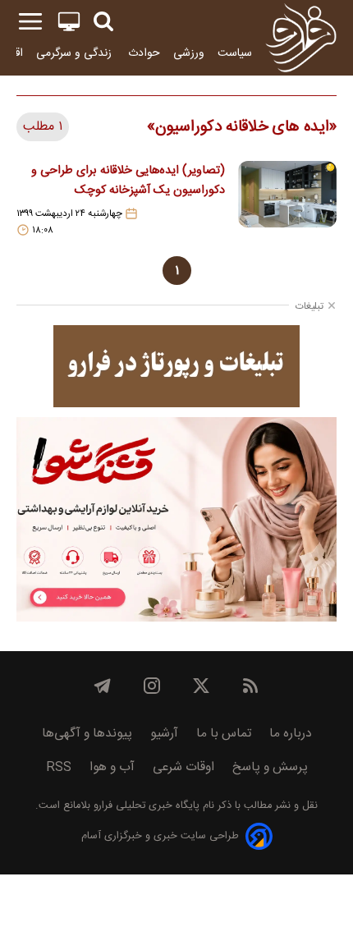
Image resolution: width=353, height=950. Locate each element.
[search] (103, 21)
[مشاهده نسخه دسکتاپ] (68, 22)
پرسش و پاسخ (270, 767)
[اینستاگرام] (152, 685)
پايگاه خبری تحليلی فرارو (144, 806)
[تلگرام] (102, 685)
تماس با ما (223, 733)
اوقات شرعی (183, 767)
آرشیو (164, 733)
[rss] (250, 685)
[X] (201, 685)
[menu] (30, 21)
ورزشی (188, 53)
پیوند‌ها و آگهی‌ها (87, 733)
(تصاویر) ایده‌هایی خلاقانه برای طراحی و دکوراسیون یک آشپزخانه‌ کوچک (128, 180)
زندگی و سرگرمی (75, 53)
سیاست (235, 53)
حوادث (144, 53)
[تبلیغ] (176, 366)
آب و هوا (112, 767)
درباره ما (290, 733)
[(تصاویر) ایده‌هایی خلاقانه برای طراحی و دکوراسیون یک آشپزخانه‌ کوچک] (287, 198)
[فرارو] (301, 37)
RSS (58, 767)
